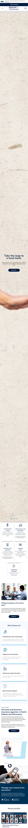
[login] (25, 7)
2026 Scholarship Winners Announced (10, 826)
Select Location (14, 4)
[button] (2, 8)
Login (25, 8)
